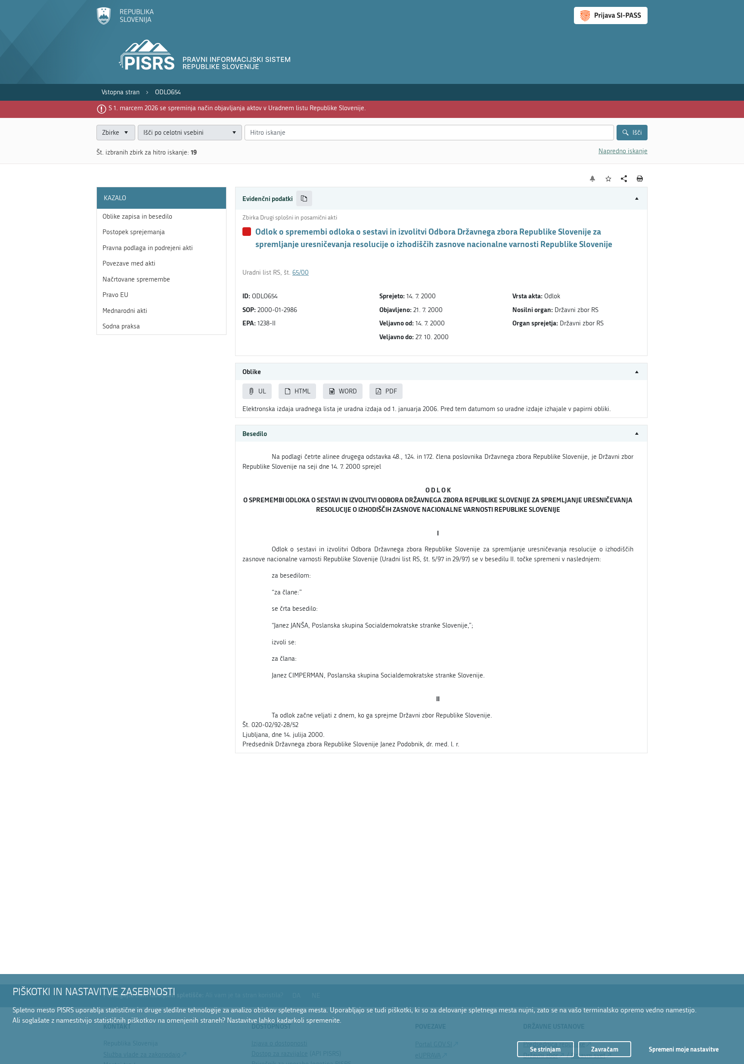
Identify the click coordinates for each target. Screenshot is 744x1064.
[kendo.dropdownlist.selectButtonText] (234, 132)
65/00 (300, 272)
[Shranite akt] (609, 179)
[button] (441, 198)
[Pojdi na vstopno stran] (125, 23)
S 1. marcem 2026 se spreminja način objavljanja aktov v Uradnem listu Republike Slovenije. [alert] (237, 108)
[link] (120, 92)
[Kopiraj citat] (304, 199)
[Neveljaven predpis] (246, 231)
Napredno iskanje (623, 151)
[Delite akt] (624, 179)
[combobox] (190, 133)
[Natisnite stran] (640, 178)
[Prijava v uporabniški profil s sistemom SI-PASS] (611, 15)
